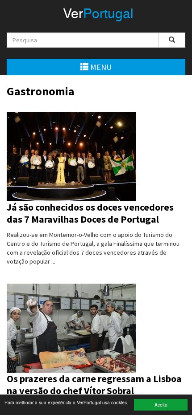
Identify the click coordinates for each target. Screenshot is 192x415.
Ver (98, 14)
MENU (100, 67)
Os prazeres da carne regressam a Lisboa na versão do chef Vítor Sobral (94, 384)
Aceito (160, 404)
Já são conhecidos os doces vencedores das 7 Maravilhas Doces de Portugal (90, 213)
